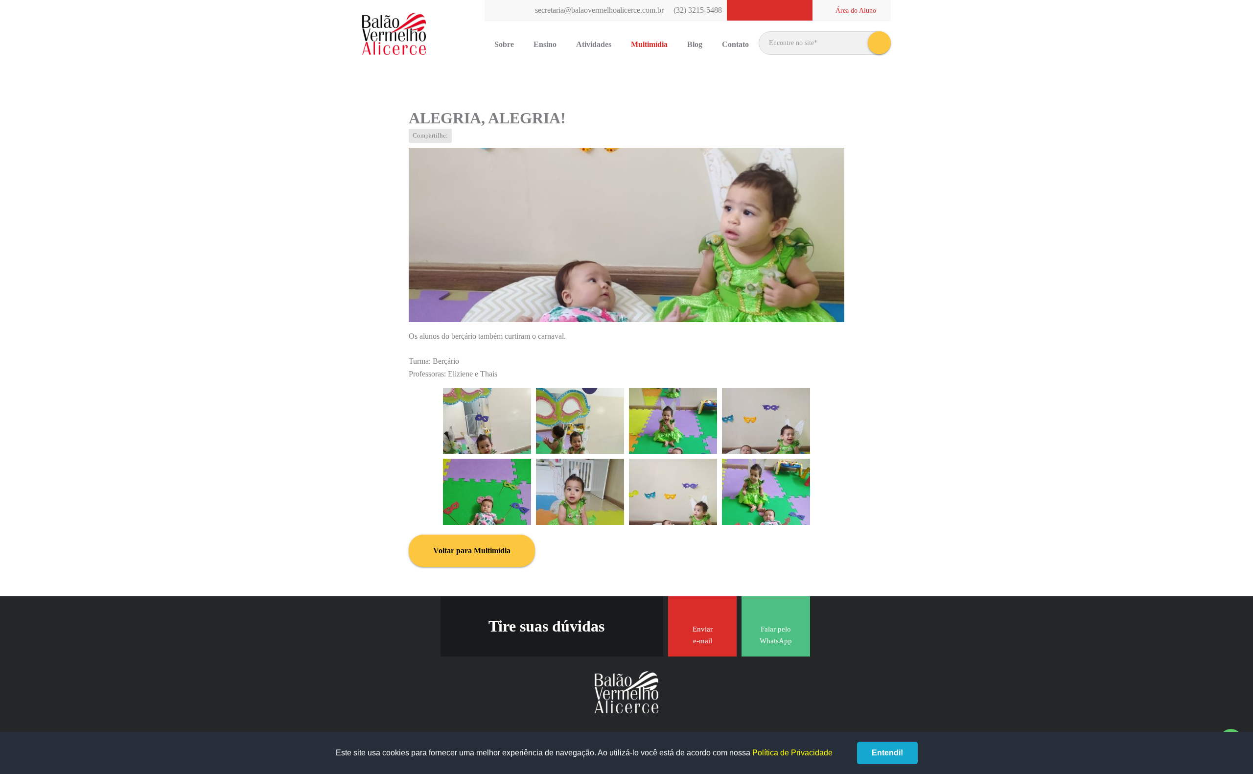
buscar (879, 42)
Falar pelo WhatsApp (776, 635)
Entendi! (887, 753)
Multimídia (649, 44)
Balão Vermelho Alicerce (394, 34)
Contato (735, 44)
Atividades (593, 44)
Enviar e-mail (703, 635)
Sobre (504, 44)
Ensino (545, 44)
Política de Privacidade (792, 753)
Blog (694, 44)
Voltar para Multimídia (471, 550)
